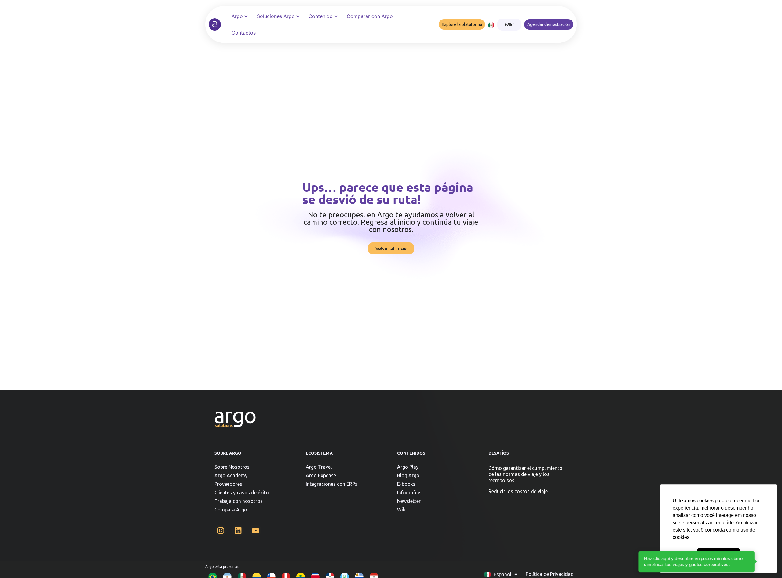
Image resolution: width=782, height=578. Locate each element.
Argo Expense (321, 475)
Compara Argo (230, 509)
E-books (406, 484)
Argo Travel (319, 467)
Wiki (402, 509)
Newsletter (409, 501)
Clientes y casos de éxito (241, 492)
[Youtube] (255, 530)
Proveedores (228, 484)
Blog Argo (408, 475)
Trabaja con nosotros (238, 501)
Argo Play (407, 467)
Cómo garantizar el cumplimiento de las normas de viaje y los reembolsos (525, 474)
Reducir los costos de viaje (518, 491)
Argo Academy (230, 475)
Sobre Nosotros (232, 467)
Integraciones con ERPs (331, 484)
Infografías (409, 492)
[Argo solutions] (215, 24)
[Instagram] (220, 530)
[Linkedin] (238, 530)
